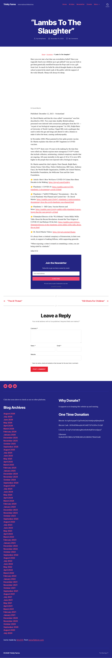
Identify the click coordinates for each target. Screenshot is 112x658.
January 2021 (9, 615)
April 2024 (8, 498)
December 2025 (11, 438)
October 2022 (10, 552)
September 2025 (11, 447)
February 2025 (10, 468)
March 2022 (9, 573)
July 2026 (8, 417)
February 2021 (10, 612)
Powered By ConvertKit (56, 286)
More (96, 4)
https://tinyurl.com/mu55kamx (64, 232)
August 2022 (9, 558)
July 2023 (8, 525)
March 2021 (9, 609)
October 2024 (10, 480)
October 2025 (10, 444)
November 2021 (11, 585)
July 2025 (8, 453)
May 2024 (8, 495)
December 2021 (11, 582)
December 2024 (11, 474)
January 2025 (10, 471)
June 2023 (8, 528)
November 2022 (11, 549)
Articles (71, 4)
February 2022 (10, 576)
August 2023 (9, 522)
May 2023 (8, 531)
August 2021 (9, 594)
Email (59, 346)
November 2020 (11, 621)
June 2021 (8, 600)
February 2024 (10, 504)
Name (33, 346)
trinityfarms (42, 38)
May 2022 (8, 567)
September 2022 (11, 555)
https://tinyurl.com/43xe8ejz (59, 182)
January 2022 (10, 579)
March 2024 (9, 501)
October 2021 (9, 588)
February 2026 (10, 432)
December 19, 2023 (57, 38)
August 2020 (9, 630)
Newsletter (81, 4)
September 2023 (11, 519)
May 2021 (8, 603)
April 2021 (8, 606)
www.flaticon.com (36, 640)
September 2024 (11, 483)
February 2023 (10, 540)
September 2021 (11, 591)
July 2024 (8, 489)
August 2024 (9, 486)
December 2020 (11, 618)
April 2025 (8, 462)
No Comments (73, 38)
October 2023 (10, 516)
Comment (34, 328)
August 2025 (9, 450)
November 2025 (11, 441)
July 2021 (8, 597)
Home (64, 4)
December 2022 (11, 546)
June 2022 (8, 564)
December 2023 (11, 510)
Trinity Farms (10, 4)
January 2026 (10, 435)
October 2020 (10, 624)
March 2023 (9, 537)
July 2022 (8, 561)
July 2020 (8, 633)
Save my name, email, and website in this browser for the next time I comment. (55, 363)
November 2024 (11, 477)
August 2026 (9, 414)
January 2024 (10, 507)
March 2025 (9, 465)
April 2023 (8, 534)
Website (33, 354)
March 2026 (9, 429)
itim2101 (20, 640)
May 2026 (8, 423)
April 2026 (8, 426)
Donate (89, 4)
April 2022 (8, 570)
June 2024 (8, 492)
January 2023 (10, 543)
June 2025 (8, 456)
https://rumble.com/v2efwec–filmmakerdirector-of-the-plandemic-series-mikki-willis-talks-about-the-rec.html (56, 225)
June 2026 (8, 420)
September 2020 (11, 627)
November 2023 (11, 513)
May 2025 (8, 459)
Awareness (50, 54)
